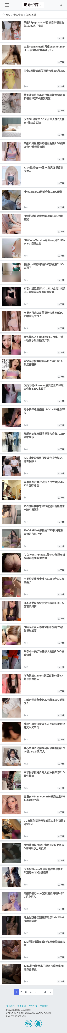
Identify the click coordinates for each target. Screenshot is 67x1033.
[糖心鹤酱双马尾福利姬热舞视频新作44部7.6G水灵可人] (11, 756)
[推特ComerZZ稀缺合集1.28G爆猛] (11, 200)
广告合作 (33, 1006)
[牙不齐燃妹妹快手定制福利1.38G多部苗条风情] (11, 611)
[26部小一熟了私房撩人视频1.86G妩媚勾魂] (11, 659)
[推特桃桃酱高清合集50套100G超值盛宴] (11, 224)
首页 (7, 14)
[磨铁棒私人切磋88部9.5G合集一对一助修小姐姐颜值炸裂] (11, 345)
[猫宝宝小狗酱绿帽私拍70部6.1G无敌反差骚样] (11, 369)
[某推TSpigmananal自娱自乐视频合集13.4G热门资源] (11, 30)
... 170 (43, 992)
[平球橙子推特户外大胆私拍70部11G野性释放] (11, 780)
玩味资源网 (26, 1010)
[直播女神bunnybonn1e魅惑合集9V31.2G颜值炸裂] (11, 804)
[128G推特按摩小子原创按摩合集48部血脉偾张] (11, 974)
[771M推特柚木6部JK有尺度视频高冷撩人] (11, 175)
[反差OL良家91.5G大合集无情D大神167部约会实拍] (11, 127)
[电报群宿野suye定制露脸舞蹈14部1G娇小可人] (11, 901)
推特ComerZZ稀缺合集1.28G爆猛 (43, 191)
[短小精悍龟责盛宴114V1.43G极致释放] (11, 417)
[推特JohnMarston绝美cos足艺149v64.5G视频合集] (11, 248)
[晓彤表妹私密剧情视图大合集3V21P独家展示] (11, 442)
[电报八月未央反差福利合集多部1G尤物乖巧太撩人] (11, 321)
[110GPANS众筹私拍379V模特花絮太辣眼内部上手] (11, 538)
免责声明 (21, 1006)
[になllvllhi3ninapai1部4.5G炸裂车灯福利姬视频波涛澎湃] (11, 563)
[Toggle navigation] (7, 5)
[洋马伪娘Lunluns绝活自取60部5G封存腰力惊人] (11, 683)
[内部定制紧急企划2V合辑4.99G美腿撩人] (11, 708)
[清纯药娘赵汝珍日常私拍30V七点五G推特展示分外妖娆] (11, 853)
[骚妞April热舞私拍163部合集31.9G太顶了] (11, 272)
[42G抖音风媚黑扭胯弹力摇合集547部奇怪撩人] (11, 466)
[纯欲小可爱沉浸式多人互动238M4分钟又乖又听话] (11, 732)
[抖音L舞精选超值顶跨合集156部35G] (11, 79)
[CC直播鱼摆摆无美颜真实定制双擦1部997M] (11, 829)
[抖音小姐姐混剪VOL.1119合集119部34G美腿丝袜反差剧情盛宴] (11, 296)
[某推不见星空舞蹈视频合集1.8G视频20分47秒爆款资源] (11, 151)
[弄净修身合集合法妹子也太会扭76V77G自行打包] (11, 490)
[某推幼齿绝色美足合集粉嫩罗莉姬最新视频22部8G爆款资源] (11, 103)
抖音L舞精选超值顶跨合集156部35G (44, 70)
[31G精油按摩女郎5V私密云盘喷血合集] (11, 950)
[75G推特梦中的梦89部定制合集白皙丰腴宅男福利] (11, 514)
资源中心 (18, 14)
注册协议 (44, 1006)
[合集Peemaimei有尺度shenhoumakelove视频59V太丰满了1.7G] (11, 55)
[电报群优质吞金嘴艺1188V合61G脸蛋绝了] (11, 587)
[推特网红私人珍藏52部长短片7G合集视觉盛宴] (11, 635)
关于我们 (10, 1006)
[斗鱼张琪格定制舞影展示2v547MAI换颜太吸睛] (11, 925)
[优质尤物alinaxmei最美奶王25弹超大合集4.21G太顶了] (11, 393)
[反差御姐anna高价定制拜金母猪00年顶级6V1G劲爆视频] (11, 877)
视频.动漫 (31, 14)
